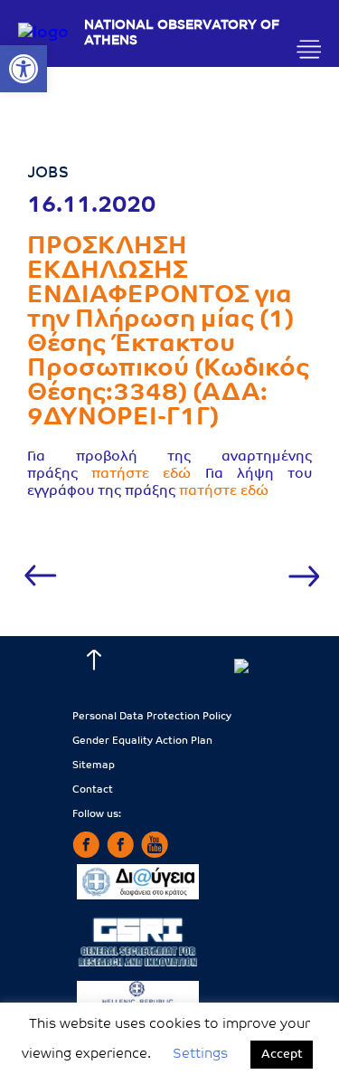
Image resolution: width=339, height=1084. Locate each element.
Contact (92, 790)
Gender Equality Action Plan (142, 741)
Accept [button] (281, 1054)
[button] (23, 68)
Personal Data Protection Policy (151, 717)
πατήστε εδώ (141, 474)
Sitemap (93, 766)
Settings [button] (200, 1054)
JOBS (48, 173)
